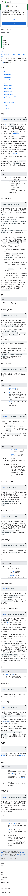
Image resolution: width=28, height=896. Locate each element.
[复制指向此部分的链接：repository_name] (16, 702)
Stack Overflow (5, 882)
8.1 (2, 56)
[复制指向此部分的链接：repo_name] (11, 684)
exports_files (8, 80)
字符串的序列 (12, 388)
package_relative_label (10, 97)
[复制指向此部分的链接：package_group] (15, 540)
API (10, 29)
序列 (10, 177)
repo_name (7, 100)
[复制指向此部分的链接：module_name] (14, 482)
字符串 (11, 401)
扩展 (7, 29)
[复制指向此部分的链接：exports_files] (12, 364)
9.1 (6, 54)
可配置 (3, 756)
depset (6, 71)
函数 (2, 62)
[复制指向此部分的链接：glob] (6, 411)
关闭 (14, 19)
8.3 (21, 54)
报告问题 (5, 51)
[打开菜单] (2, 2)
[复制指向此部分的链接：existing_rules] (13, 310)
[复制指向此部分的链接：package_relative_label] (20, 608)
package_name (8, 94)
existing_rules (8, 77)
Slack (2, 879)
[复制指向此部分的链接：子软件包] (10, 791)
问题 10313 (14, 153)
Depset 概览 (16, 133)
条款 (2, 888)
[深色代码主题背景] (26, 118)
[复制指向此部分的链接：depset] (8, 114)
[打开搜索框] (22, 2)
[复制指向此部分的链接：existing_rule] (12, 198)
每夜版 (3, 54)
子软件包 (6, 108)
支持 (2, 874)
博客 (2, 865)
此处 (19, 185)
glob (5, 83)
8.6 (14, 54)
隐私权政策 (7, 888)
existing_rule (7, 74)
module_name (8, 85)
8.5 (16, 54)
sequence (5, 416)
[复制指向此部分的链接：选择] (6, 743)
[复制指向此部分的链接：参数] (5, 170)
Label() (15, 641)
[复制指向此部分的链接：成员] (6, 68)
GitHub (3, 868)
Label (4, 614)
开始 (14, 23)
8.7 (11, 54)
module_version (8, 88)
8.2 (24, 54)
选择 (5, 105)
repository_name (9, 102)
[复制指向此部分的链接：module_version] (15, 511)
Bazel (2, 29)
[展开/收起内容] (8, 37)
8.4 (19, 54)
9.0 (9, 54)
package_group (8, 91)
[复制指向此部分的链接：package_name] (14, 583)
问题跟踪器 (4, 877)
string (5, 487)
